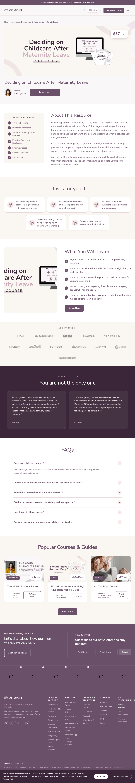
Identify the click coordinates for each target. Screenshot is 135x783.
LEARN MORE (88, 2)
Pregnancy (52, 735)
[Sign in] (101, 10)
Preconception (54, 731)
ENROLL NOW (32, 595)
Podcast (86, 716)
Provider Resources (122, 720)
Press (102, 723)
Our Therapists (71, 723)
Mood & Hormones (52, 725)
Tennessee (118, 767)
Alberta (32, 767)
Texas (66, 767)
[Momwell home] (14, 10)
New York (99, 767)
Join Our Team (106, 706)
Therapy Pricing (69, 710)
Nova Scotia (56, 767)
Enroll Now (44, 92)
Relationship (53, 720)
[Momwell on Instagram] (6, 723)
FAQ (102, 719)
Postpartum (53, 704)
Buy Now (78, 596)
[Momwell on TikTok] (17, 723)
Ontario (7, 767)
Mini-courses (15, 22)
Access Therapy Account (69, 741)
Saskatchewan (43, 767)
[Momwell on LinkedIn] (27, 723)
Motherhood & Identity (54, 710)
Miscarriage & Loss (54, 741)
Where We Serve (70, 729)
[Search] (84, 10)
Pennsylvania (86, 767)
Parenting (52, 716)
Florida (108, 767)
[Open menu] (128, 10)
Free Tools (87, 711)
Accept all (101, 776)
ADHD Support (51, 748)
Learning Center (86, 706)
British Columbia (19, 767)
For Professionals (123, 713)
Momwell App (71, 734)
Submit (125, 652)
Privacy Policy (9, 779)
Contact (103, 714)
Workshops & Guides (88, 721)
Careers (103, 710)
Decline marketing (121, 776)
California (75, 767)
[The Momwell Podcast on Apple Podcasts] (22, 723)
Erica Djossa (20, 93)
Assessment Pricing (70, 718)
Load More (67, 611)
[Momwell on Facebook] (11, 723)
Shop (6, 22)
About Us (104, 702)
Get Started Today (114, 10)
